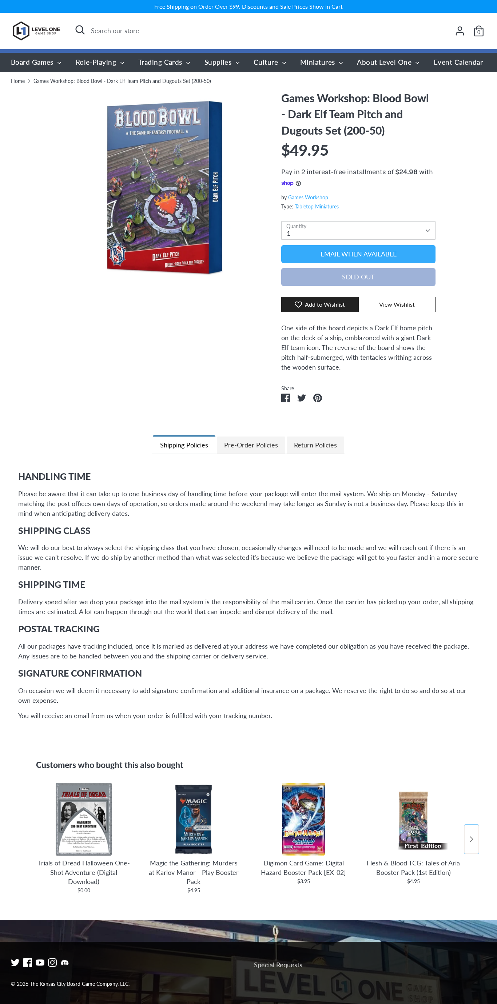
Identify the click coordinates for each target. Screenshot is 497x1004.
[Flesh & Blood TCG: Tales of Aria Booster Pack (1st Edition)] (413, 819)
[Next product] (471, 839)
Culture (267, 62)
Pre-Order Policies (251, 445)
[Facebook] (27, 962)
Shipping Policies (184, 445)
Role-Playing (97, 62)
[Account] (460, 31)
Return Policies (315, 445)
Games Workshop (308, 197)
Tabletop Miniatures (317, 207)
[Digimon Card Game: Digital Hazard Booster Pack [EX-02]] (303, 819)
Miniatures (318, 62)
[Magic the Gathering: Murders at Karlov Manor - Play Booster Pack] (193, 819)
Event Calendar (458, 62)
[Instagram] (52, 962)
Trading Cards (161, 62)
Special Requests (278, 965)
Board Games (33, 62)
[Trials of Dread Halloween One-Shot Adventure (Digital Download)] (83, 819)
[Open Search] (80, 30)
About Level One (385, 62)
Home (18, 81)
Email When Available (359, 254)
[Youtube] (40, 962)
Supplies (219, 62)
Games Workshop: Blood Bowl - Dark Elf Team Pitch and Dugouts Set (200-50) (122, 81)
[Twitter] (15, 962)
